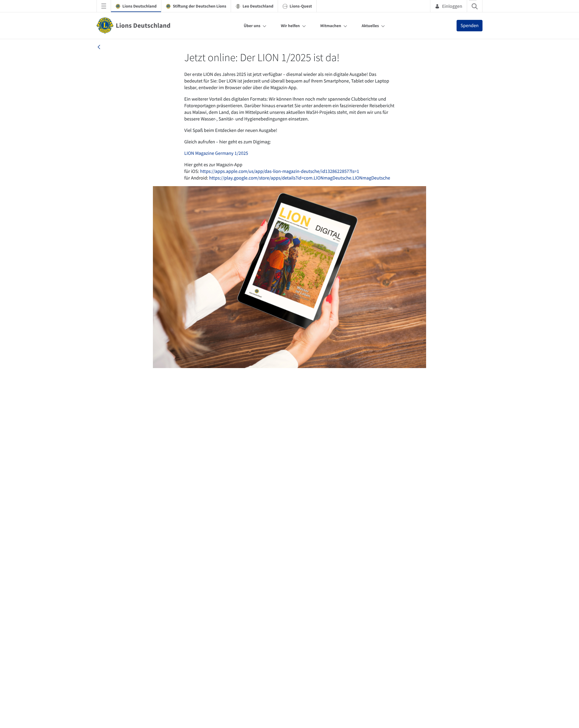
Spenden (469, 26)
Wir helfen (290, 25)
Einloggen (452, 6)
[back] (98, 47)
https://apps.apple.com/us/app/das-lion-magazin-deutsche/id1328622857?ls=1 (279, 171)
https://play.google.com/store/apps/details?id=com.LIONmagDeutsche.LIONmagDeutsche (299, 178)
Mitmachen (330, 25)
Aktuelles (370, 25)
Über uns (252, 25)
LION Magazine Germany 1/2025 (216, 153)
